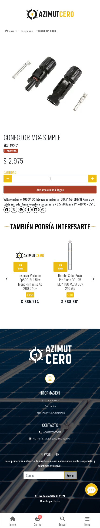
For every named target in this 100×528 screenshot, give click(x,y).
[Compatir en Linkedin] (35, 209)
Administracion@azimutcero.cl (52, 438)
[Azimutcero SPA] (50, 14)
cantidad (9, 172)
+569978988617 (52, 432)
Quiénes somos (50, 400)
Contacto (50, 406)
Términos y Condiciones (50, 412)
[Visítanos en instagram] (50, 378)
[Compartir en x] (14, 209)
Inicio (11, 31)
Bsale (56, 501)
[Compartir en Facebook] (6, 209)
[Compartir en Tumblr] (28, 209)
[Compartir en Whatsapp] (43, 209)
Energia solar (27, 31)
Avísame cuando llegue (50, 189)
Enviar (70, 475)
